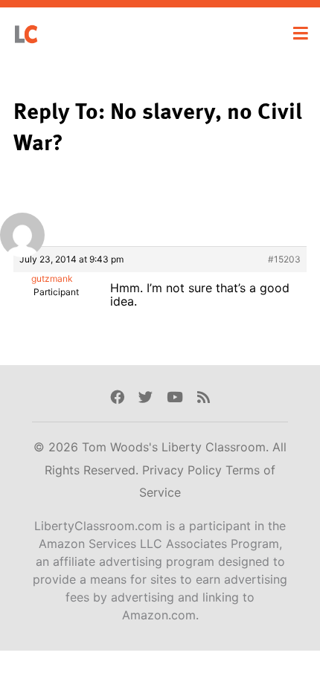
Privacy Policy (183, 469)
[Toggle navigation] (300, 33)
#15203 (284, 259)
